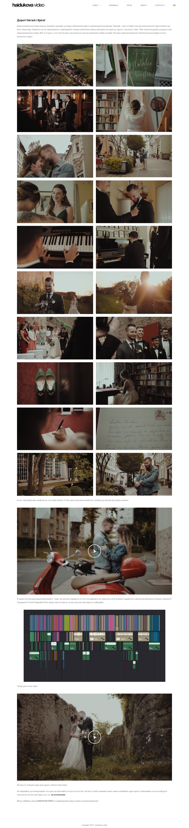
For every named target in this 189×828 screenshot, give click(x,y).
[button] (94, 551)
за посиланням (58, 795)
